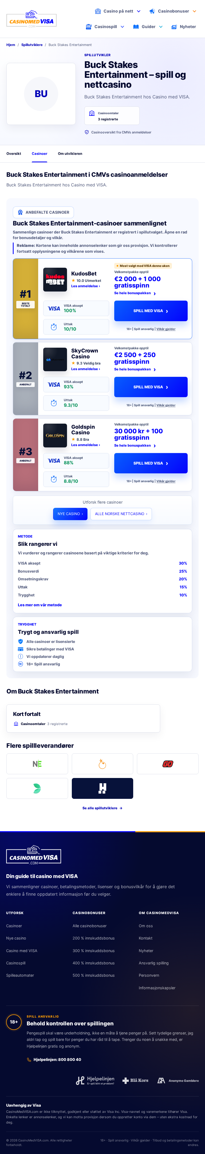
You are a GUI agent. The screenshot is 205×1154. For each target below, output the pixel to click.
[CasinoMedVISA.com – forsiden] (33, 854)
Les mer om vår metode (40, 605)
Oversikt (13, 153)
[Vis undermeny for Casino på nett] (139, 11)
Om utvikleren (70, 153)
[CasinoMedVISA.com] (31, 19)
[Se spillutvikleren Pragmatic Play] (102, 763)
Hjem (10, 45)
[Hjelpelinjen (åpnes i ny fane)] (95, 1081)
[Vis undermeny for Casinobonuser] (194, 11)
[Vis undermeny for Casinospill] (123, 27)
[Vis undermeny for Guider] (161, 27)
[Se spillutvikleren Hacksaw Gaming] (102, 788)
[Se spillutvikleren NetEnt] (37, 763)
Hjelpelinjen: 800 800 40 (57, 1059)
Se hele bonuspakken (135, 293)
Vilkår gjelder (165, 329)
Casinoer (39, 153)
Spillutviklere (32, 45)
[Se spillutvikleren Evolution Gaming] (37, 788)
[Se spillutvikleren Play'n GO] (168, 763)
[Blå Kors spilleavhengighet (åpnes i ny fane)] (135, 1081)
